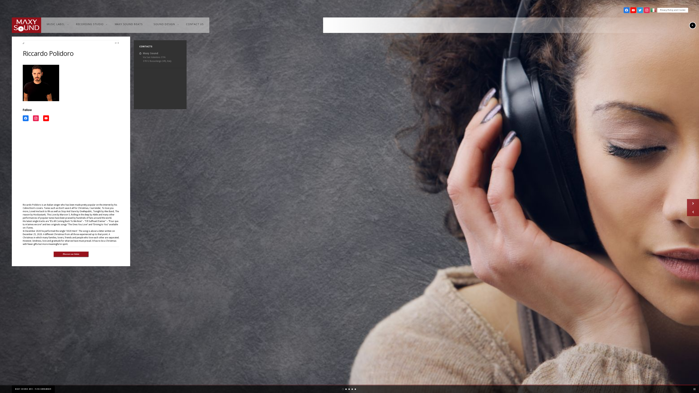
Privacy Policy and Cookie (673, 10)
